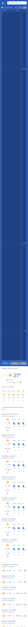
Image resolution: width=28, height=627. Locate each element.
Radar (14, 363)
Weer (22, 363)
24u (25, 7)
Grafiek (5, 363)
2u (20, 7)
